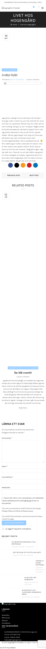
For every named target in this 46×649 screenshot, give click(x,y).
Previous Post (13, 175)
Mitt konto (6, 618)
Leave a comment (33, 79)
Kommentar (7, 438)
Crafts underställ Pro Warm (27, 144)
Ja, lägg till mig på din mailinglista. (18, 529)
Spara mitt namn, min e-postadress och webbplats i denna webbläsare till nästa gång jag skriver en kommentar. (23, 500)
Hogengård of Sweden (16, 368)
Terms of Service (22, 511)
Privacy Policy (7, 511)
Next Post (34, 175)
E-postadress (7, 477)
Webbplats (6, 488)
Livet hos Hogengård (28, 25)
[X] (16, 165)
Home (15, 25)
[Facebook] (10, 165)
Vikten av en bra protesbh (40, 563)
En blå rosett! (23, 372)
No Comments (28, 555)
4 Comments (29, 547)
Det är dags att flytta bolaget (27, 552)
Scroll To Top (5, 648)
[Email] (23, 165)
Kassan (5, 621)
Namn (5, 466)
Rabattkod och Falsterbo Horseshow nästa (31, 592)
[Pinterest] (29, 165)
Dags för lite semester (30, 578)
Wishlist (33, 7)
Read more (23, 408)
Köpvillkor (6, 615)
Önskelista (6, 623)
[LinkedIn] (35, 165)
